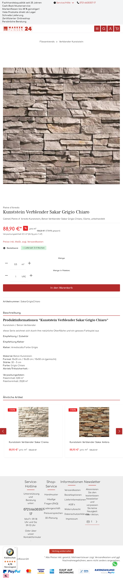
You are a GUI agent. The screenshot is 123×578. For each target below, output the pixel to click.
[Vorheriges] (3, 431)
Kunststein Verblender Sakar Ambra (89, 442)
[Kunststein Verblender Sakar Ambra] (94, 422)
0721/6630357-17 (31, 512)
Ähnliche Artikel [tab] (13, 397)
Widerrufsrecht (72, 509)
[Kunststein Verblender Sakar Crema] (33, 422)
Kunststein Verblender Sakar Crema (28, 442)
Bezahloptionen (73, 495)
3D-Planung (51, 518)
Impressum (72, 519)
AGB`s (72, 504)
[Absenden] (96, 522)
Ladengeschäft (52, 508)
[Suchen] (104, 29)
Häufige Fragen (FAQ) (51, 501)
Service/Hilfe (63, 3)
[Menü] (97, 29)
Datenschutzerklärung (76, 514)
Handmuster (51, 495)
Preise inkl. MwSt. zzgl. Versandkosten (23, 242)
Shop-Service (51, 484)
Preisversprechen (53, 513)
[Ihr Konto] (110, 29)
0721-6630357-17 (87, 3)
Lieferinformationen (75, 500)
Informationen (71, 482)
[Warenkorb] (117, 29)
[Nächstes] (119, 431)
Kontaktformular (32, 537)
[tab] (61, 313)
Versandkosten (72, 490)
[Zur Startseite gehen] (17, 28)
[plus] (29, 263)
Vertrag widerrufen (61, 551)
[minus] (6, 263)
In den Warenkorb (61, 288)
